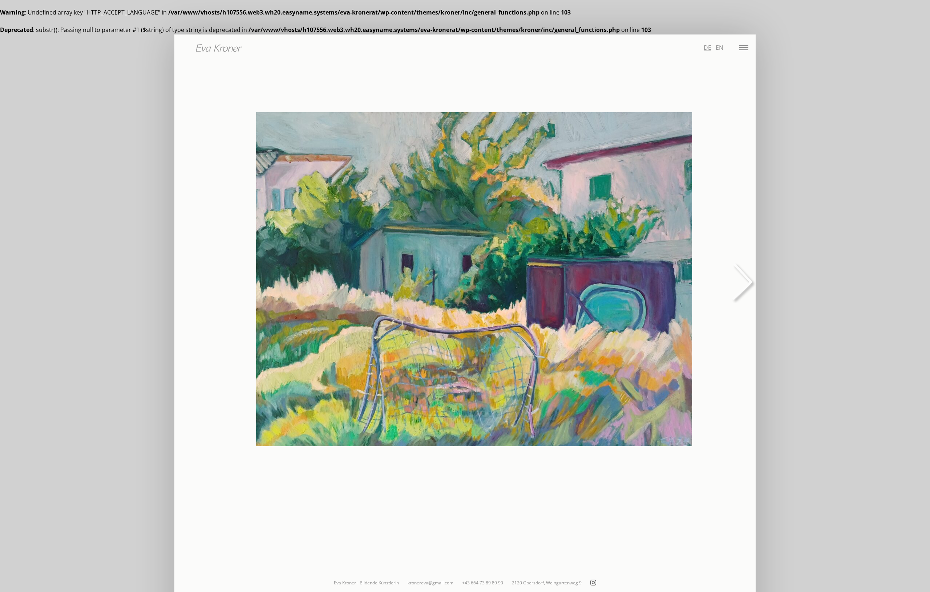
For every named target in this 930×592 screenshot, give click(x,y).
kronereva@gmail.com (430, 583)
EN (719, 48)
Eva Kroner (217, 47)
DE (707, 48)
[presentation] (741, 280)
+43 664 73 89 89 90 (482, 583)
